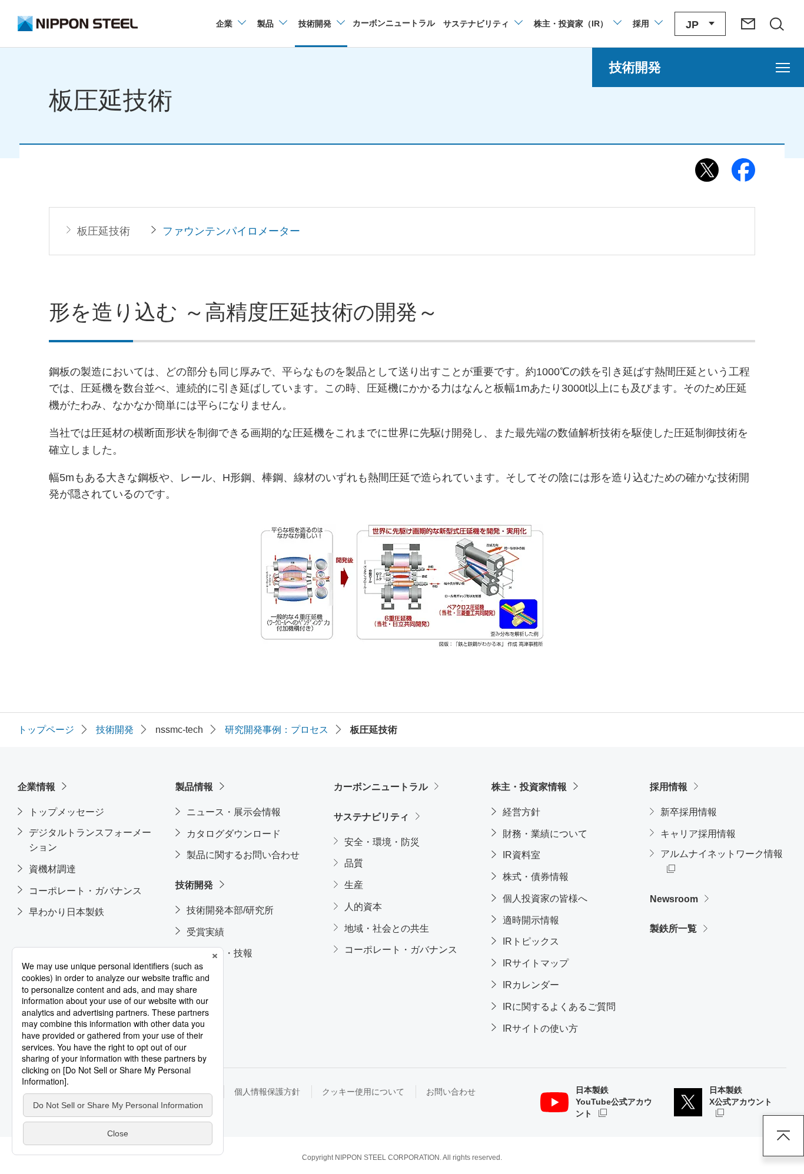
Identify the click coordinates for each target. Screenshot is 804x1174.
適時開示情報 (531, 920)
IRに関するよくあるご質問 (559, 1007)
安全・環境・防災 (382, 842)
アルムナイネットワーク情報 (723, 853)
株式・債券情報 (536, 877)
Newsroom (674, 899)
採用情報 (668, 787)
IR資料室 (521, 855)
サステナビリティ (371, 817)
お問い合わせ (451, 1091)
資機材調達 (52, 869)
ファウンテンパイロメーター (231, 231)
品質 (353, 863)
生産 (353, 885)
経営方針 (521, 812)
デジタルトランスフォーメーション (90, 840)
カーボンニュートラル (381, 787)
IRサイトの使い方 (540, 1028)
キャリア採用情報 (698, 834)
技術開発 (194, 885)
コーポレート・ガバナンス (85, 891)
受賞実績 (205, 932)
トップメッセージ (66, 812)
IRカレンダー (531, 985)
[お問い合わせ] (748, 23)
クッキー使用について (363, 1091)
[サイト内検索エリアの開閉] (776, 23)
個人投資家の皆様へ (545, 898)
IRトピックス (531, 941)
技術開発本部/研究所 (230, 910)
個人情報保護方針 (267, 1091)
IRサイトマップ (536, 963)
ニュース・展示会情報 (234, 812)
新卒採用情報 (688, 812)
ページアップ (783, 1135)
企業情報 (36, 787)
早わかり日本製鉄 (66, 912)
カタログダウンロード (234, 834)
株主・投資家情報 (529, 787)
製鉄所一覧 (673, 928)
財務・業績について (545, 834)
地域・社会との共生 (386, 928)
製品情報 (194, 787)
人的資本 (363, 907)
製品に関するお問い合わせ (243, 855)
